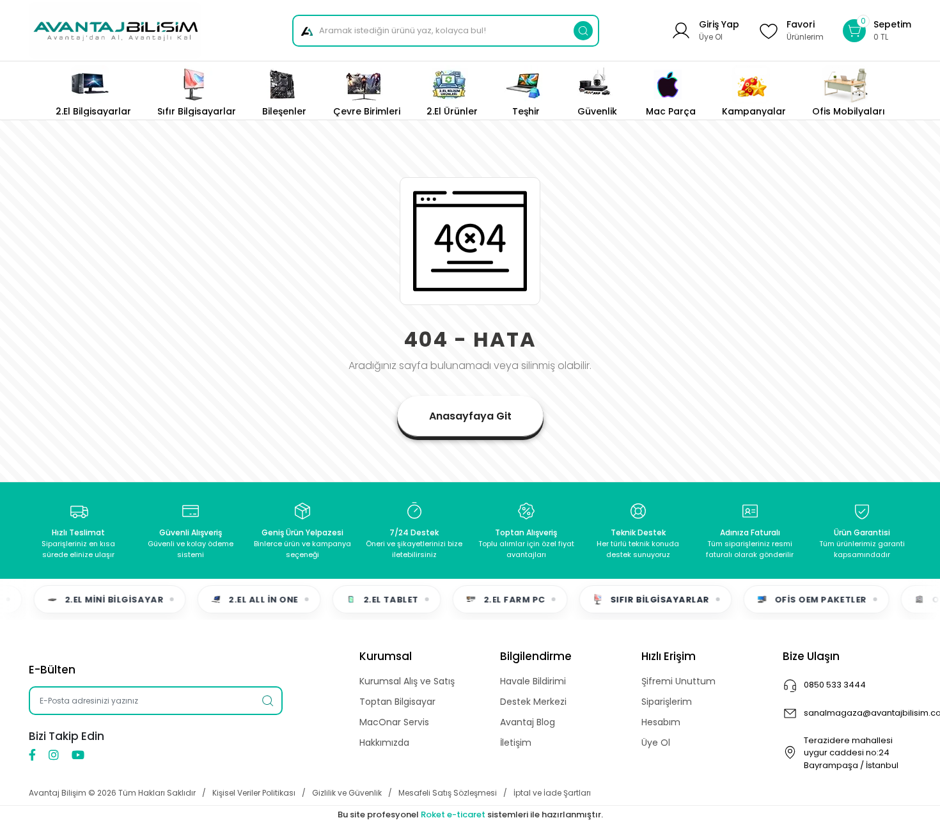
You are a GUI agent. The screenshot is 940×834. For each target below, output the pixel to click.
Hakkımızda (384, 742)
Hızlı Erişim (668, 656)
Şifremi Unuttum (678, 681)
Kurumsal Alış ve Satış (407, 681)
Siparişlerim (666, 701)
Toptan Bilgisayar (397, 701)
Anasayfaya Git (470, 416)
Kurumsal (385, 656)
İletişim (515, 742)
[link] (848, 90)
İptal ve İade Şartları (552, 792)
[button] (877, 30)
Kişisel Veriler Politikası (253, 792)
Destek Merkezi (533, 701)
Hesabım (660, 722)
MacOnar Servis (394, 722)
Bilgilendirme (536, 656)
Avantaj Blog (527, 722)
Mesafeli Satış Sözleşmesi (447, 792)
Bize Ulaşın (811, 656)
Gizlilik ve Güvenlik (347, 792)
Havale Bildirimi (533, 681)
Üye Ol (655, 742)
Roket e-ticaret (453, 814)
